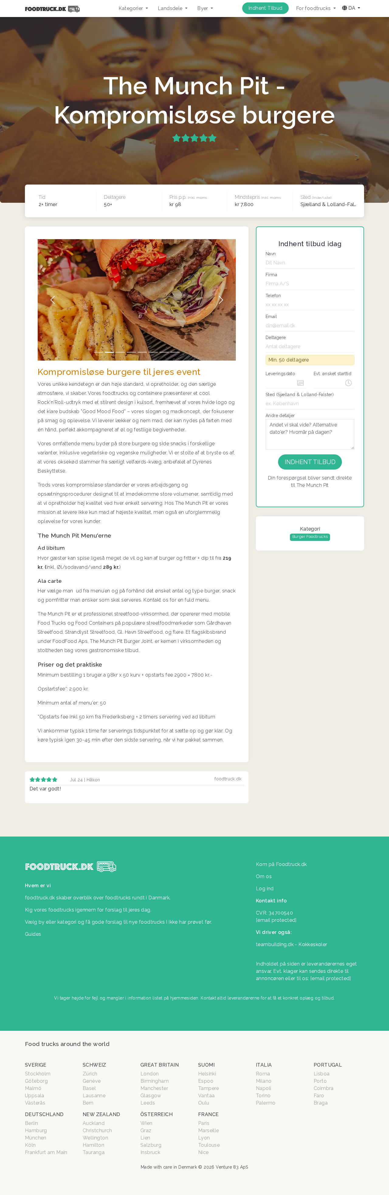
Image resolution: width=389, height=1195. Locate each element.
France (208, 1114)
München (35, 1138)
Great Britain (159, 1065)
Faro (319, 1095)
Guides (33, 934)
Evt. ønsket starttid (332, 373)
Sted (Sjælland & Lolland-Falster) (300, 394)
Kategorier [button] (131, 8)
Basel (89, 1088)
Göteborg (36, 1081)
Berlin (31, 1123)
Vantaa (206, 1095)
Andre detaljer (280, 415)
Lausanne (94, 1095)
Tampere (208, 1088)
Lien (145, 1138)
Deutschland (44, 1114)
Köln (30, 1145)
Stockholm (38, 1074)
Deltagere (276, 337)
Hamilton (93, 1145)
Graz (146, 1130)
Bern (88, 1103)
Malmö (33, 1088)
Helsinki (207, 1074)
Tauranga (94, 1152)
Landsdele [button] (171, 8)
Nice (203, 1152)
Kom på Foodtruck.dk (281, 864)
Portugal (328, 1065)
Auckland (94, 1123)
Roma (263, 1074)
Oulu (203, 1103)
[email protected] (330, 978)
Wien (146, 1123)
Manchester (154, 1088)
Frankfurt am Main (46, 1152)
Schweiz (94, 1065)
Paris (203, 1123)
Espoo (205, 1081)
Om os (264, 876)
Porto (320, 1081)
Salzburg (150, 1145)
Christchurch (97, 1130)
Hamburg (36, 1130)
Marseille (208, 1130)
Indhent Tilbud (265, 8)
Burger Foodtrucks (310, 536)
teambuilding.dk (275, 944)
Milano (263, 1081)
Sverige (35, 1065)
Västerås (35, 1103)
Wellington (95, 1138)
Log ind (265, 888)
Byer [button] (203, 8)
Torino (263, 1095)
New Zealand (101, 1114)
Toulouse (209, 1145)
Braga (321, 1103)
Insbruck (150, 1152)
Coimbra (324, 1088)
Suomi (206, 1065)
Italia (264, 1065)
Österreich (156, 1114)
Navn (271, 253)
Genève (92, 1081)
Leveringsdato (280, 373)
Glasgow (150, 1095)
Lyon (204, 1138)
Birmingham (154, 1081)
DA (351, 8)
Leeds (147, 1103)
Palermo (266, 1103)
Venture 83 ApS (232, 1167)
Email (271, 316)
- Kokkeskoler (311, 944)
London (149, 1074)
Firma (271, 274)
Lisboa (321, 1074)
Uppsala (34, 1095)
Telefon (273, 295)
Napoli (263, 1088)
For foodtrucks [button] (314, 8)
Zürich (90, 1074)
